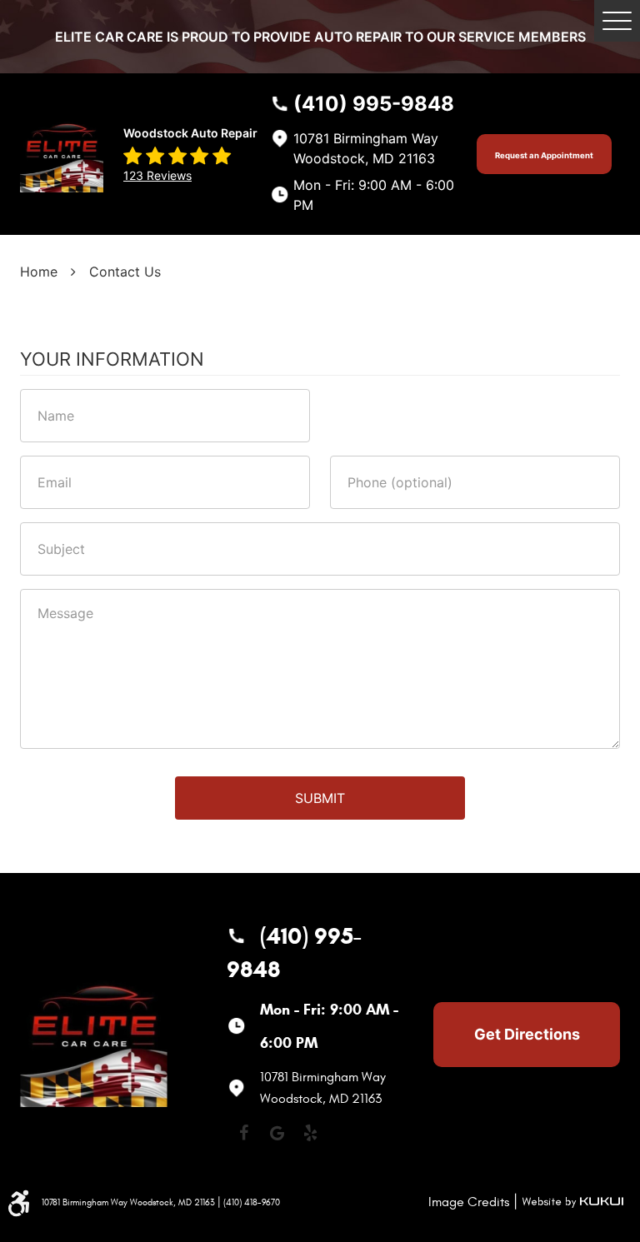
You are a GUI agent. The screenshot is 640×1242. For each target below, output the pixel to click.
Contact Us (125, 271)
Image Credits (468, 1202)
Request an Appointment (544, 155)
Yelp (310, 1133)
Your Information (112, 359)
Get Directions (527, 1034)
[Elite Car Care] (61, 153)
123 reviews (157, 175)
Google (276, 1133)
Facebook (243, 1133)
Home (39, 271)
